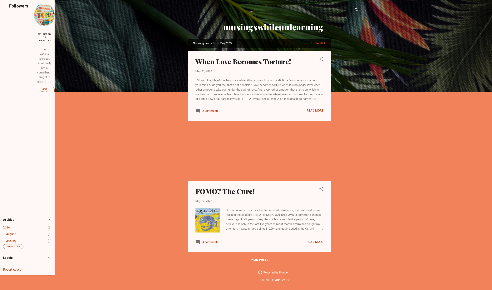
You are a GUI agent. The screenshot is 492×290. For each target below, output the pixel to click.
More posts (259, 259)
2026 (6, 227)
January (11, 241)
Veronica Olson (282, 280)
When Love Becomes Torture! (243, 61)
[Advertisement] (346, 99)
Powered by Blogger (276, 272)
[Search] (356, 10)
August (11, 234)
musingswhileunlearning (273, 26)
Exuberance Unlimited (44, 37)
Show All (318, 43)
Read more (315, 110)
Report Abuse (12, 269)
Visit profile (44, 90)
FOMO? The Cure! (225, 191)
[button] (321, 60)
